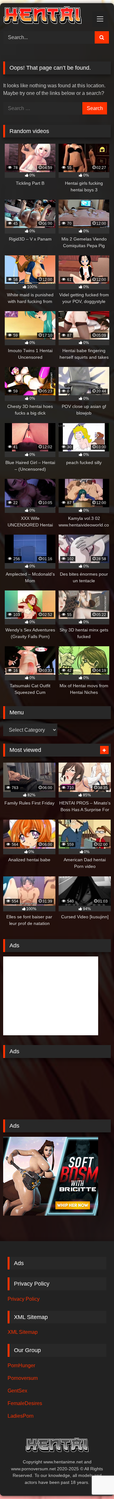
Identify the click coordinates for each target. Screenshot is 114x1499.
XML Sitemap (23, 1332)
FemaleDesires (25, 1403)
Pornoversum (23, 1378)
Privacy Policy (24, 1299)
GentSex (17, 1390)
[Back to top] (94, 1480)
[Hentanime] (46, 16)
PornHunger (21, 1365)
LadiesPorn (21, 1416)
